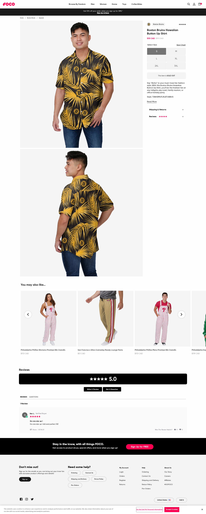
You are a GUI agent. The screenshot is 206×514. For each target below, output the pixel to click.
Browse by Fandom (77, 4)
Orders (122, 476)
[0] (199, 4)
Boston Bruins (158, 24)
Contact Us (89, 473)
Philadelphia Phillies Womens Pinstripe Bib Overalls (43, 350)
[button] (34, 429)
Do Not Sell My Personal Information (149, 509)
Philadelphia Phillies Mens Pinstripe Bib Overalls (155, 350)
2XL (156, 66)
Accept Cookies (172, 509)
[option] (103, 12)
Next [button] (181, 314)
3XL (176, 66)
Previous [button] (28, 314)
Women (103, 4)
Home (114, 4)
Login (121, 472)
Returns (122, 484)
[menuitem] (77, 4)
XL (176, 59)
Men (93, 4)
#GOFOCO (168, 484)
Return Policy (98, 479)
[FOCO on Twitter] (32, 499)
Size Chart (181, 45)
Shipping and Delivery (78, 479)
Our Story (168, 472)
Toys (124, 4)
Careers (167, 476)
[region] (103, 510)
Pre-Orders (75, 485)
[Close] (202, 509)
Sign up (25, 479)
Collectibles (136, 4)
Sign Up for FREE (140, 447)
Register (122, 480)
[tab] (93, 389)
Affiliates (167, 480)
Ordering (74, 473)
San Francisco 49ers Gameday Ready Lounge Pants (100, 350)
